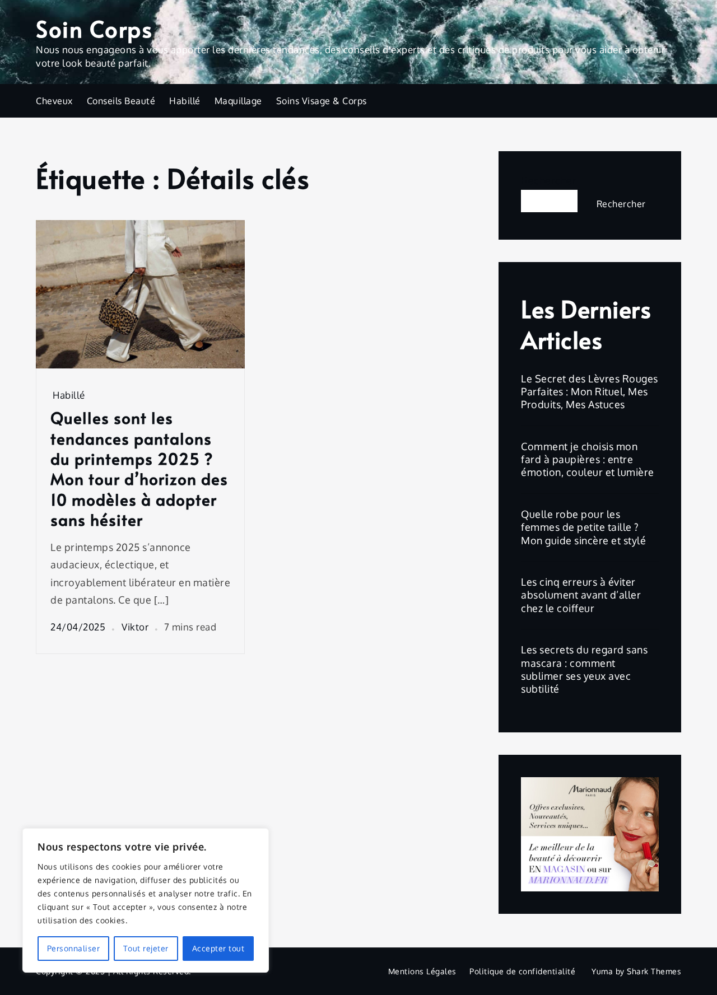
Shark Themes (654, 971)
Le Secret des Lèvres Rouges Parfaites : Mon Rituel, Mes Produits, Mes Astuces (589, 391)
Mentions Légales (422, 971)
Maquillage (238, 100)
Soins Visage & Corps (321, 100)
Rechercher (548, 180)
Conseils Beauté (121, 100)
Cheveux (54, 100)
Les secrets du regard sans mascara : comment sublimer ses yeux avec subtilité (584, 669)
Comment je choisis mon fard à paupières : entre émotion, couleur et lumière (587, 459)
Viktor (135, 627)
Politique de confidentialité (522, 971)
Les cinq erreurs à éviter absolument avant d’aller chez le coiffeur (581, 595)
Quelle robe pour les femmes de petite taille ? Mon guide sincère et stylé (583, 527)
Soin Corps (94, 28)
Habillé (185, 100)
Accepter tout (218, 948)
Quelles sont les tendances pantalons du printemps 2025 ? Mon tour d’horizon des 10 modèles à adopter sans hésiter (139, 469)
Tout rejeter (146, 948)
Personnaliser (73, 948)
